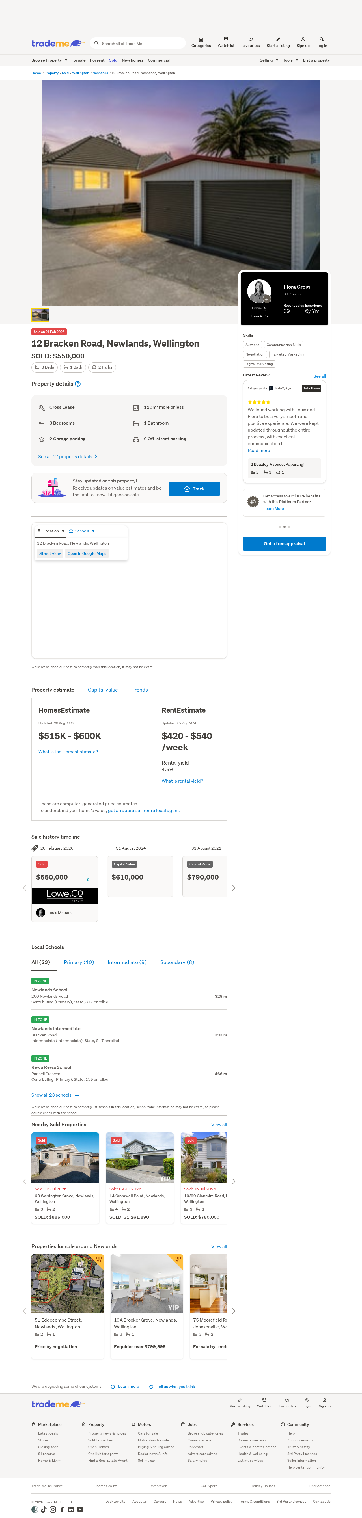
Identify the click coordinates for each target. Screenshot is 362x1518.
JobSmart (196, 1447)
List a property (316, 60)
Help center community (306, 1467)
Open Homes (98, 1447)
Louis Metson (60, 912)
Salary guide (197, 1460)
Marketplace (50, 1424)
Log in (321, 45)
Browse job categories (205, 1433)
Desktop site (115, 1501)
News (177, 1501)
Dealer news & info (153, 1453)
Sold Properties (100, 1440)
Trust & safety (298, 1447)
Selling (267, 60)
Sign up (303, 45)
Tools (288, 60)
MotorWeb (158, 1486)
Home (36, 72)
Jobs (192, 1424)
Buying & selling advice (156, 1447)
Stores (43, 1440)
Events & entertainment (257, 1447)
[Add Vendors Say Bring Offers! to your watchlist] (96, 1262)
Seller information (301, 1460)
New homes (132, 60)
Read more (259, 450)
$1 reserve (46, 1453)
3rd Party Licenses (302, 1453)
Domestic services (252, 1440)
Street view (50, 553)
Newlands (100, 72)
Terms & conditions (254, 1501)
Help (291, 1433)
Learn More (273, 508)
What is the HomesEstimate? (68, 751)
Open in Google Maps (87, 553)
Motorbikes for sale (153, 1440)
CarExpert (209, 1486)
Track (199, 489)
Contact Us (322, 1501)
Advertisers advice (202, 1453)
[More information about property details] (77, 383)
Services (246, 1424)
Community (298, 1424)
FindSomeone (320, 1486)
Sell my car (146, 1460)
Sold (113, 60)
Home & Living (49, 1460)
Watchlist (264, 1406)
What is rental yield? (182, 781)
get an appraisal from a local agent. (144, 810)
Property (51, 72)
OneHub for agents (103, 1453)
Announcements (300, 1440)
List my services (250, 1460)
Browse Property (47, 60)
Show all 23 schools (51, 1095)
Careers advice (200, 1440)
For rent (97, 60)
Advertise (196, 1501)
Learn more (128, 1386)
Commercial (159, 60)
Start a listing (239, 1406)
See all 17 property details (65, 456)
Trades (243, 1433)
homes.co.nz (106, 1486)
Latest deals (48, 1433)
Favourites (287, 1406)
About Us (139, 1501)
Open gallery (184, 296)
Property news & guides (107, 1433)
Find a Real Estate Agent (108, 1460)
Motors (144, 1424)
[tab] (50, 531)
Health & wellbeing (253, 1453)
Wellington (81, 72)
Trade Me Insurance (47, 1486)
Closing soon (48, 1447)
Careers (160, 1501)
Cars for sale (148, 1433)
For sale (78, 60)
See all (320, 376)
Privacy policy (221, 1501)
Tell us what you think (175, 1386)
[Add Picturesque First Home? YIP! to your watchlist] (175, 1262)
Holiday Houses (263, 1486)
